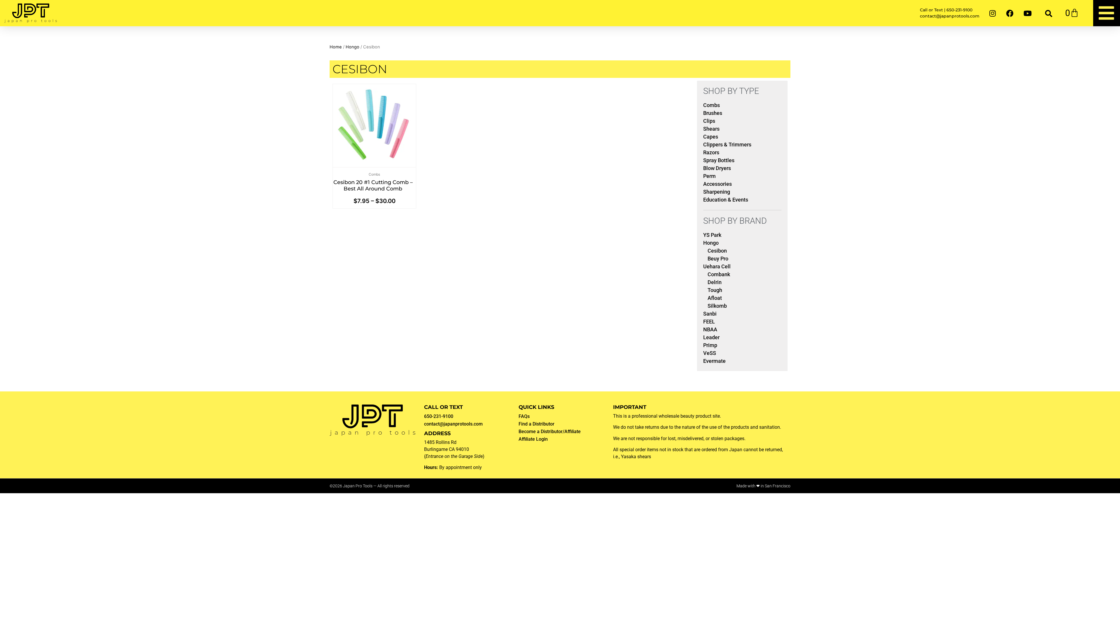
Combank (719, 274)
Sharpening (716, 192)
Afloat (715, 298)
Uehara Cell (717, 266)
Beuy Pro (718, 259)
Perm (709, 176)
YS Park (712, 235)
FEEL (709, 321)
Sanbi (710, 314)
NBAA (710, 329)
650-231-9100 (438, 416)
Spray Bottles (718, 160)
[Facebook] (1010, 13)
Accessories (717, 184)
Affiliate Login (533, 439)
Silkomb (717, 306)
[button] (1048, 13)
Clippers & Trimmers (727, 144)
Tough (715, 290)
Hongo (352, 47)
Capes (710, 137)
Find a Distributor (536, 424)
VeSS (709, 353)
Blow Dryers (717, 168)
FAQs (524, 416)
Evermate (714, 361)
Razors (711, 152)
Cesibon (717, 251)
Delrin (715, 282)
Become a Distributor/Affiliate (550, 431)
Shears (711, 129)
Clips (709, 121)
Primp (710, 345)
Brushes (712, 113)
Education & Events (725, 200)
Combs (374, 174)
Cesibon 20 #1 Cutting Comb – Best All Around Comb (373, 185)
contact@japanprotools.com (453, 424)
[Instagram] (992, 13)
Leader (711, 337)
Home (336, 47)
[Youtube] (1027, 13)
